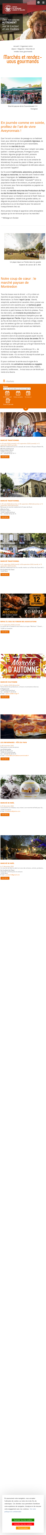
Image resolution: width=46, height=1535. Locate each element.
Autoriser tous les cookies (23, 1520)
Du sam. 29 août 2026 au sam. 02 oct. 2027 (16, 389)
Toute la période (8, 404)
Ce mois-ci (28, 397)
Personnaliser (23, 1528)
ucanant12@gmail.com (12, 875)
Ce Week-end (7, 397)
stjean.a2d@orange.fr (12, 693)
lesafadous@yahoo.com (12, 811)
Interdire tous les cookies (23, 1524)
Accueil (16, 46)
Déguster (21, 49)
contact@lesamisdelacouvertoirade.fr (17, 755)
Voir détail (5, 457)
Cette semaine (18, 397)
